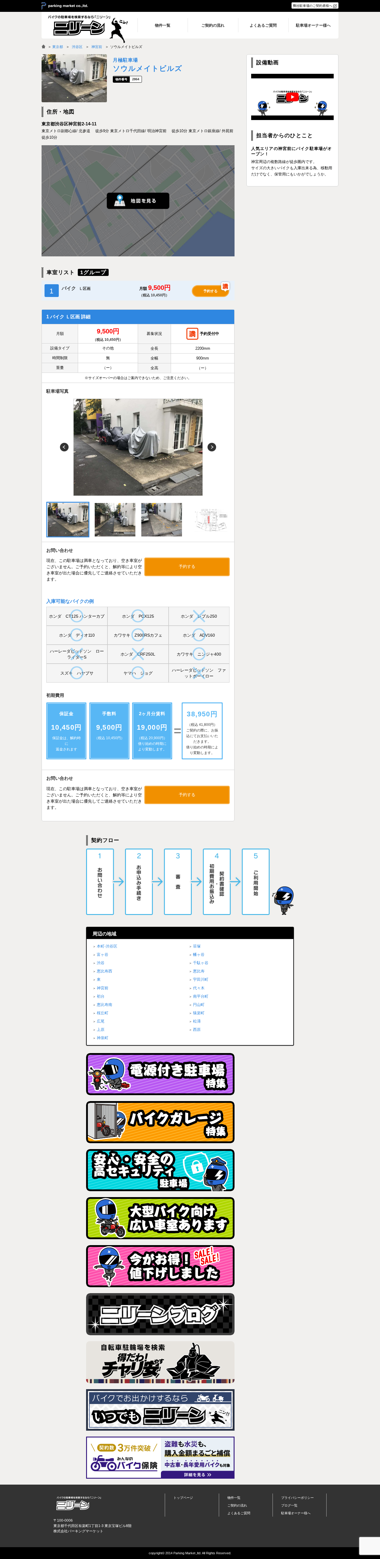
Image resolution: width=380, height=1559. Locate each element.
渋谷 (100, 963)
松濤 (197, 1021)
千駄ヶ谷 (200, 963)
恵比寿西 (104, 971)
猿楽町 (199, 1013)
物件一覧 (233, 1497)
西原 (197, 1029)
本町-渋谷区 (107, 946)
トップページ (183, 1497)
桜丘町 (102, 1013)
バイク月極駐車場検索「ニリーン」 (78, 1503)
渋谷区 (77, 47)
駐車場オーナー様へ (296, 1513)
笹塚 (197, 946)
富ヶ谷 (102, 954)
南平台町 (200, 996)
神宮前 (96, 47)
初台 (100, 996)
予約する (210, 291)
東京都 (57, 47)
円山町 (199, 1004)
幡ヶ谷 (199, 954)
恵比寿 (199, 971)
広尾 (100, 1021)
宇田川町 (200, 979)
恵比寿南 (104, 1004)
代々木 (199, 988)
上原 (100, 1029)
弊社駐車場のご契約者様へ (312, 5)
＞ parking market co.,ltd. (65, 6)
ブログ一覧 (289, 1505)
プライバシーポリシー (297, 1497)
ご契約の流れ (237, 1505)
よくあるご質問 (238, 1513)
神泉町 (102, 1038)
